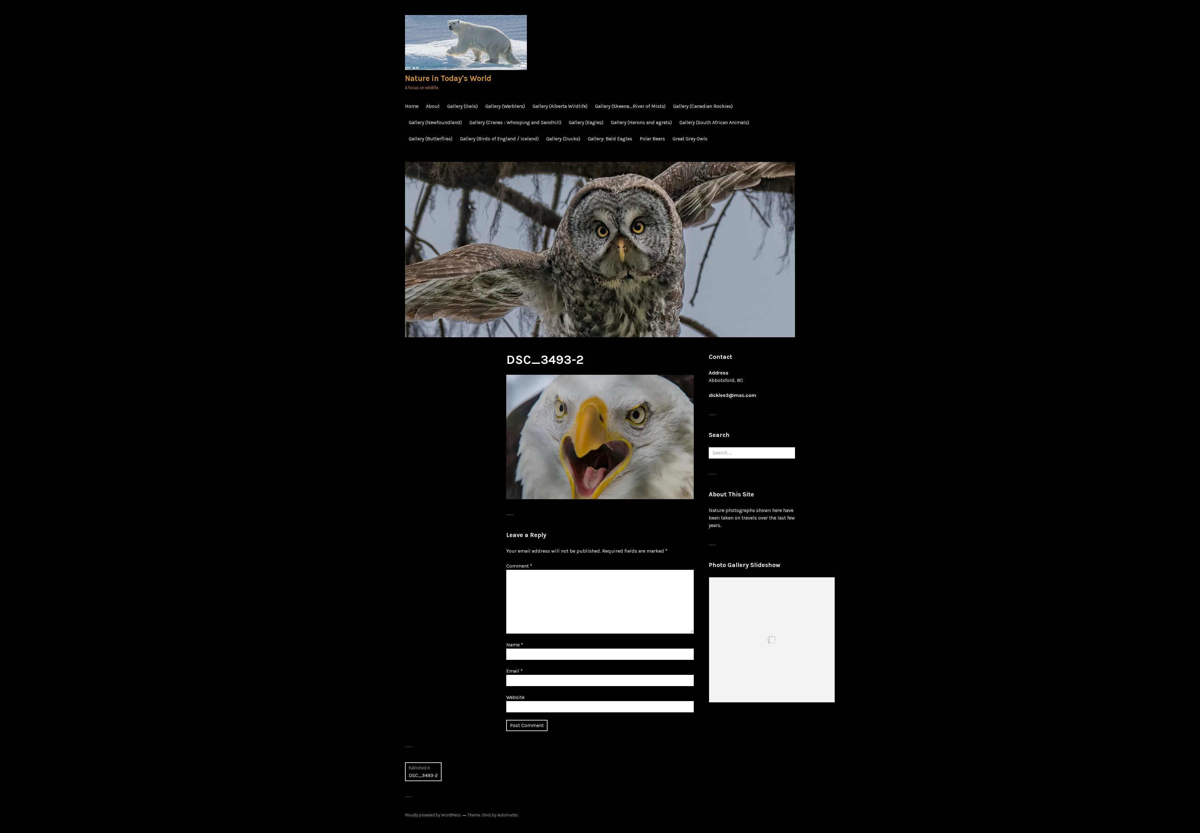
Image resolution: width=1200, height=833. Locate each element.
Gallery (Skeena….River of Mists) (630, 106)
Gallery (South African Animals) (714, 122)
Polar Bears (652, 139)
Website (515, 697)
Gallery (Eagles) (586, 122)
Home (411, 106)
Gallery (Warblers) (505, 106)
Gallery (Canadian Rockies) (703, 106)
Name (514, 645)
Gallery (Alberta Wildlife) (560, 106)
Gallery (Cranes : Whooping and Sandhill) (515, 122)
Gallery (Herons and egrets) (641, 122)
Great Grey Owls (690, 139)
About (433, 106)
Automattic (508, 815)
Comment (519, 566)
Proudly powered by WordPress (433, 815)
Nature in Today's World (448, 78)
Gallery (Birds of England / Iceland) (499, 139)
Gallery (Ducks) (563, 139)
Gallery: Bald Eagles (610, 139)
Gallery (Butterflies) (430, 139)
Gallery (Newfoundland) (435, 122)
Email (514, 671)
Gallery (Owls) (462, 106)
